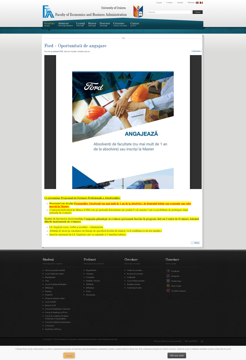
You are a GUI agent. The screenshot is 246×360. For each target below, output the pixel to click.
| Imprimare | (196, 51)
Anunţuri (89, 273)
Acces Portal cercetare (135, 280)
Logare (159, 2)
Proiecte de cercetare (135, 273)
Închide (69, 355)
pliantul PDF (58, 51)
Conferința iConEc (134, 287)
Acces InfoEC (50, 301)
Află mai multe (177, 355)
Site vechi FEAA (191, 341)
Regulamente (50, 277)
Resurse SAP (50, 305)
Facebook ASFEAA (53, 329)
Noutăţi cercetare (133, 284)
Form (88, 291)
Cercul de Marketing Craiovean (57, 308)
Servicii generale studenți (55, 270)
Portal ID (49, 294)
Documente (90, 294)
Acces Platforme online (54, 273)
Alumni (180, 2)
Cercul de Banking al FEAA (56, 312)
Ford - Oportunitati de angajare (75, 46)
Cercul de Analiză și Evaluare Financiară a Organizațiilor (56, 317)
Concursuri (49, 325)
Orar (47, 280)
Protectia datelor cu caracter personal (167, 341)
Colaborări (131, 277)
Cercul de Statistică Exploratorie (57, 322)
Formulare (90, 277)
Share (196, 243)
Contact (169, 2)
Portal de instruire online (55, 298)
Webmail (191, 2)
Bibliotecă (49, 287)
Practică (48, 291)
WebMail (89, 284)
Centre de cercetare (134, 270)
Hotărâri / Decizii (93, 280)
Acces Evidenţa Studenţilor (56, 284)
